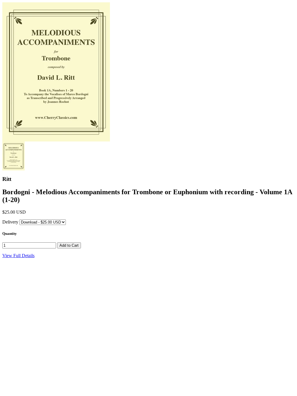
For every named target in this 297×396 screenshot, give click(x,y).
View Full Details (18, 255)
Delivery (10, 221)
